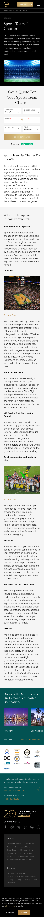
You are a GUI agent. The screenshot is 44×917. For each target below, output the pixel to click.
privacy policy (10, 906)
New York (8, 730)
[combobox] (12, 120)
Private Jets (21, 873)
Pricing (27, 880)
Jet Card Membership (14, 844)
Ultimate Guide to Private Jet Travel (20, 859)
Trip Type (9, 110)
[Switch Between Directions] (22, 120)
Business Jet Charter (23, 847)
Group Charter (12, 850)
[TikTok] (38, 827)
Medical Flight (12, 856)
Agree (24, 912)
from (8, 118)
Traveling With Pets (14, 853)
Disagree (9, 912)
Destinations (11, 876)
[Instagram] (19, 827)
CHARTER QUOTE (25, 4)
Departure (10, 127)
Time (26, 127)
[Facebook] (5, 827)
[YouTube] (32, 827)
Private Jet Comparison (27, 876)
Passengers (29, 110)
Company (10, 873)
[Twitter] (12, 827)
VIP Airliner (28, 853)
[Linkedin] (25, 827)
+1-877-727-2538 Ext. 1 (14, 790)
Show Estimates (22, 137)
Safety (19, 880)
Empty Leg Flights (27, 856)
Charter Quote (12, 799)
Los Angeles (37, 730)
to (27, 118)
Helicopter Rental (26, 850)
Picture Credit (11, 315)
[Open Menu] (38, 4)
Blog (11, 880)
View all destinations (30, 739)
